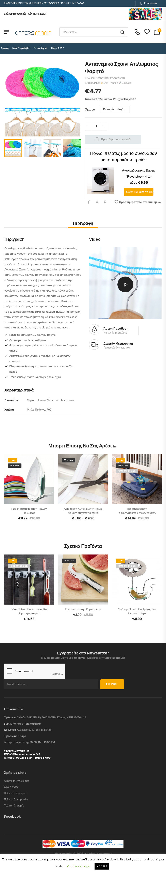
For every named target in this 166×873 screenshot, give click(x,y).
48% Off (123, 465)
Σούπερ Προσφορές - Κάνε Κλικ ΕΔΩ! (25, 13)
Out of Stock (127, 470)
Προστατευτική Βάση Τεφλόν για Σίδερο (29, 511)
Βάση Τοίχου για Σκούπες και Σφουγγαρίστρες (29, 611)
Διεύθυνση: (10, 730)
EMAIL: (8, 724)
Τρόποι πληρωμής (14, 805)
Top (12, 460)
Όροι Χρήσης (11, 787)
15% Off (68, 460)
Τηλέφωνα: (10, 717)
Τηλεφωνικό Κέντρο (15, 736)
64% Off (69, 560)
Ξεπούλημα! (40, 48)
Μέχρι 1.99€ (57, 48)
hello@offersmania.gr (27, 724)
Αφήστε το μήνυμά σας (16, 781)
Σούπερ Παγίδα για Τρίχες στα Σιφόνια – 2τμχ (137, 611)
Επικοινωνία (150, 3)
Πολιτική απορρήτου (15, 793)
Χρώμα (90, 109)
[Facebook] (89, 202)
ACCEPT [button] (102, 866)
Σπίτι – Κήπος (110, 83)
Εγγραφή (112, 684)
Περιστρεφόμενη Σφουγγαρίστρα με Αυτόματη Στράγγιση (137, 513)
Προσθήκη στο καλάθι (116, 139)
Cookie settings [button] (78, 866)
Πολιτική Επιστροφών (16, 799)
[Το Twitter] (96, 202)
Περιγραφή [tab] (83, 223)
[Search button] (122, 31)
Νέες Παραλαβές (21, 48)
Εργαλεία (126, 83)
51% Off (14, 465)
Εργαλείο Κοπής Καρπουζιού (83, 609)
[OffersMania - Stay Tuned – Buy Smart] (33, 32)
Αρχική (4, 48)
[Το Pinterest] (105, 202)
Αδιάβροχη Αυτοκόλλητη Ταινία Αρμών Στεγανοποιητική (83, 511)
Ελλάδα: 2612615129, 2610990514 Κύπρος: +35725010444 (51, 717)
